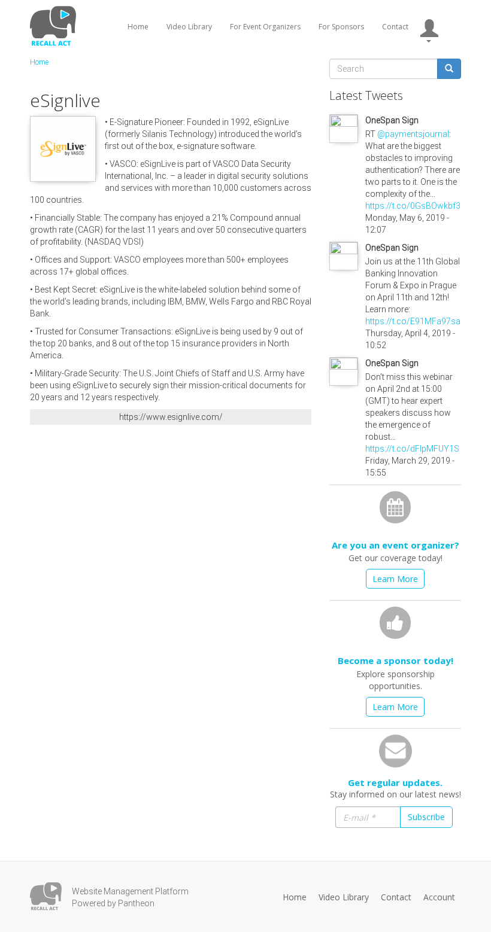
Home (138, 27)
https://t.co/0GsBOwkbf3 (412, 206)
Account (439, 897)
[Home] (55, 25)
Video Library (189, 27)
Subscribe (426, 817)
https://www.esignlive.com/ (171, 417)
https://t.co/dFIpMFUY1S (412, 448)
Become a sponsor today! (395, 660)
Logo (46, 896)
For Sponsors (341, 27)
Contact (395, 27)
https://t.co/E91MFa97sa (412, 321)
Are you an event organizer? (395, 545)
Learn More (395, 578)
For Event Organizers (265, 27)
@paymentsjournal (413, 134)
